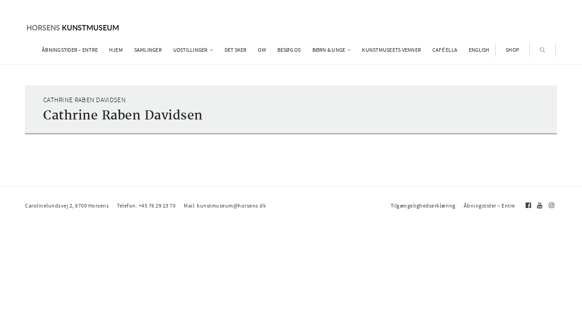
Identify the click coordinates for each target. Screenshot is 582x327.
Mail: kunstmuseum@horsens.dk (225, 205)
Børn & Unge (329, 50)
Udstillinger (191, 50)
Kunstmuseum (72, 27)
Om (262, 50)
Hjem (116, 50)
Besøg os (289, 50)
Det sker (236, 50)
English (479, 50)
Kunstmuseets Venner (391, 50)
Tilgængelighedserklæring (423, 205)
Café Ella (444, 50)
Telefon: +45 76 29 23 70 (146, 205)
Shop (512, 50)
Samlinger (148, 50)
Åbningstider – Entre (70, 50)
